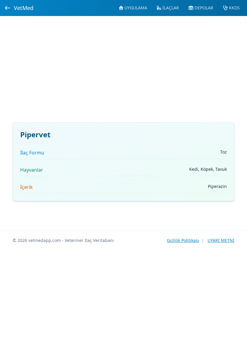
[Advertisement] (123, 72)
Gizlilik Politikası (183, 240)
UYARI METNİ (221, 240)
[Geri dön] (7, 8)
